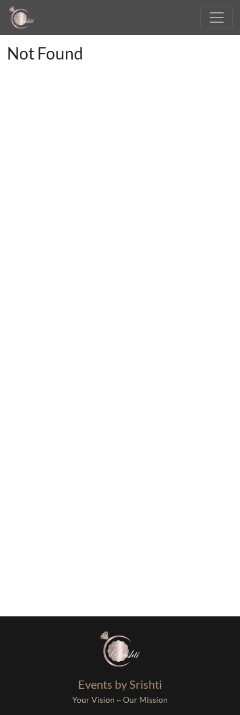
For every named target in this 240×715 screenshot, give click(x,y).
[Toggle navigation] (216, 17)
